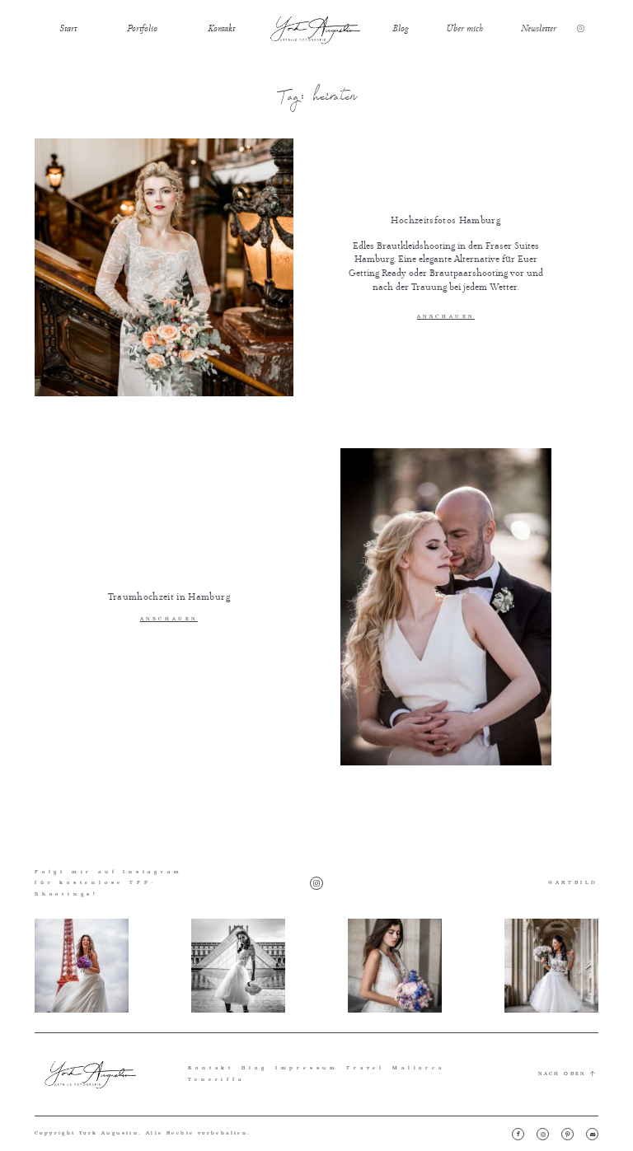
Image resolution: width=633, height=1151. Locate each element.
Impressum (307, 1067)
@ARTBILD (573, 882)
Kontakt (221, 28)
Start (68, 28)
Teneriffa (216, 1079)
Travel (365, 1067)
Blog (400, 28)
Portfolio (142, 28)
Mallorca (418, 1067)
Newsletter (538, 28)
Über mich (464, 28)
